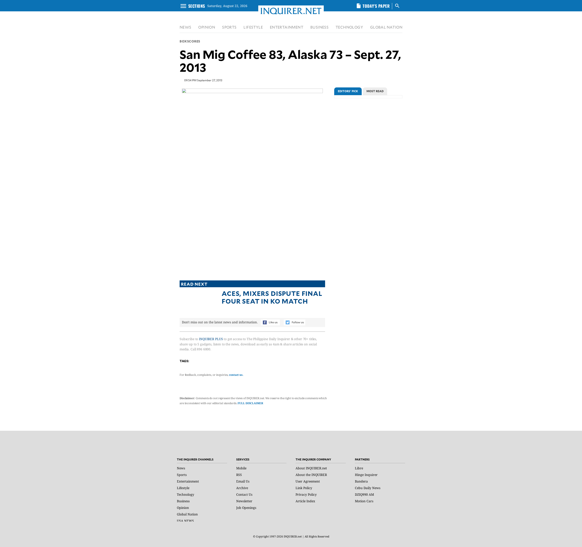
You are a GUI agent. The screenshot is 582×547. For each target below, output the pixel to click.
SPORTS (229, 27)
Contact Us (244, 494)
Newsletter (244, 501)
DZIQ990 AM (364, 494)
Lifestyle (183, 488)
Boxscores (190, 41)
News (181, 468)
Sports (182, 475)
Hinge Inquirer (366, 475)
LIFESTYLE (253, 27)
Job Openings (246, 507)
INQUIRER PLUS (211, 339)
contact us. (236, 375)
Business (183, 501)
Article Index (305, 501)
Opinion (183, 507)
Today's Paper (376, 6)
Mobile (241, 468)
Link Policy (304, 488)
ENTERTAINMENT (286, 27)
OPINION (206, 27)
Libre (359, 468)
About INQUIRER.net (311, 468)
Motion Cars (364, 501)
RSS (239, 475)
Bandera (361, 481)
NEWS (185, 27)
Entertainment (188, 481)
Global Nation (187, 514)
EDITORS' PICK (348, 91)
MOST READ (375, 91)
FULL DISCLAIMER (250, 403)
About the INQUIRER (311, 475)
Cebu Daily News (367, 488)
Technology (185, 494)
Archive (242, 488)
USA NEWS (185, 521)
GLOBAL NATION (386, 27)
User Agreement (308, 481)
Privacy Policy (306, 494)
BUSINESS (319, 27)
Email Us (242, 481)
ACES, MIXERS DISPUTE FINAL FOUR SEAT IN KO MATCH (272, 297)
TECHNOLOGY (349, 27)
